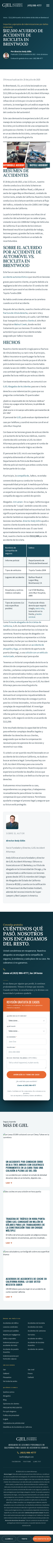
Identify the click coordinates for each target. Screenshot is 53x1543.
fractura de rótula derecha (15, 313)
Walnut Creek (20, 324)
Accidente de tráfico (35, 1338)
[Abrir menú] (48, 5)
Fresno (30, 1373)
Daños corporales (9, 1338)
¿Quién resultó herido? (17, 1016)
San (4, 1369)
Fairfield (31, 1377)
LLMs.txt (37, 1461)
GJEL (19, 417)
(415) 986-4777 (38, 58)
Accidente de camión (35, 1349)
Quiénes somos (8, 1392)
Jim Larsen (18, 502)
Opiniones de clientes (11, 1403)
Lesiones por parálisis (11, 1331)
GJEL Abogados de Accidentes (17, 386)
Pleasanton (7, 1377)
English (5, 1419)
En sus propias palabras (22, 1058)
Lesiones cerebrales (10, 1327)
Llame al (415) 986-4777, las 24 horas (23, 973)
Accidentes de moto (35, 1327)
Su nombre (12, 1037)
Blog (4, 1400)
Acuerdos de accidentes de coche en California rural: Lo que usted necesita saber (26, 1281)
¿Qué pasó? (11, 1026)
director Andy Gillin (22, 51)
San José (31, 1369)
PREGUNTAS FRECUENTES (12, 1407)
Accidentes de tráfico (11, 1323)
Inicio (5, 17)
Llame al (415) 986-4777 (26, 1085)
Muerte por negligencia (11, 1334)
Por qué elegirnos (9, 1411)
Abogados (7, 1396)
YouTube (27, 1461)
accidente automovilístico (15, 277)
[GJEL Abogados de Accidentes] (12, 5)
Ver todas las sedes (10, 1381)
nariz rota (39, 608)
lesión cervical (35, 615)
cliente (30, 320)
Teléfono (11, 1047)
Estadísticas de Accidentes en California (17, 1427)
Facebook (16, 1461)
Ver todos (31, 1334)
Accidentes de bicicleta (36, 1323)
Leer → (9, 1182)
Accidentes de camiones (37, 1331)
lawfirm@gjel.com (26, 1457)
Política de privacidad (11, 1415)
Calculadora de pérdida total (13, 1423)
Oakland (6, 1373)
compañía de (23, 475)
